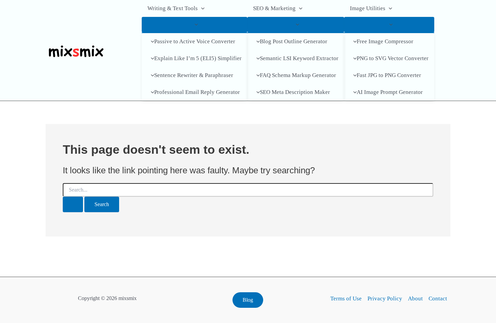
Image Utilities (367, 8)
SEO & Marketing (274, 8)
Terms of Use (346, 298)
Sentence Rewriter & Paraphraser (193, 75)
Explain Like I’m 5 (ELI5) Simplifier (198, 58)
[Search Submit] (73, 204)
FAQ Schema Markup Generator (298, 75)
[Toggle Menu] (194, 24)
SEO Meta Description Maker (295, 92)
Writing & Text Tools (172, 8)
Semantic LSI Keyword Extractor (299, 58)
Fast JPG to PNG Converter (389, 75)
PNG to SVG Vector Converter (393, 58)
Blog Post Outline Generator (293, 41)
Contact (438, 298)
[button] (201, 8)
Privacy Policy (384, 298)
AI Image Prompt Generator (390, 92)
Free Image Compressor (385, 41)
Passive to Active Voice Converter (194, 41)
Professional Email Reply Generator (197, 92)
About (415, 298)
